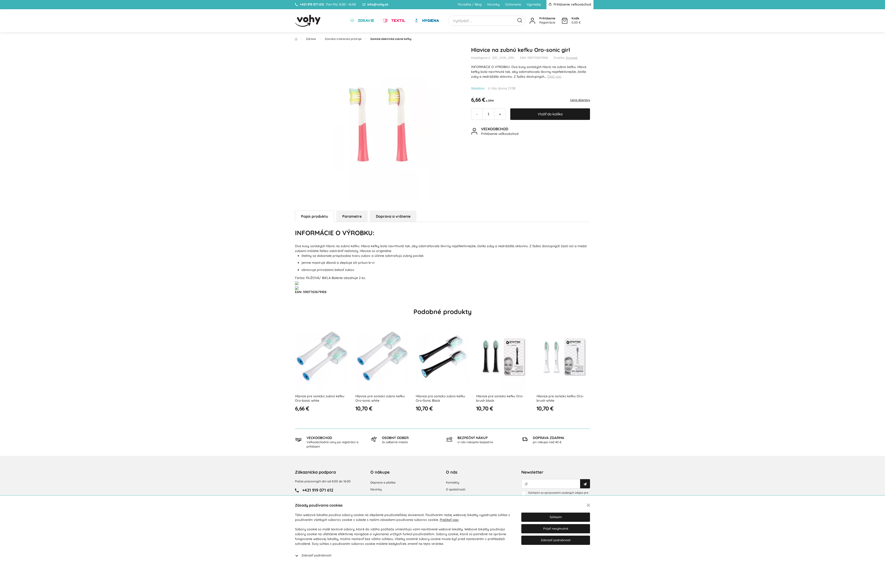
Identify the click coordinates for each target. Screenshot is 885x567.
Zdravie (365, 20)
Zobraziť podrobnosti (316, 555)
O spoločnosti (455, 489)
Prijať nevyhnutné (555, 528)
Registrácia (547, 22)
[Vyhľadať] (519, 19)
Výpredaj (534, 4)
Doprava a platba (382, 482)
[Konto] (532, 20)
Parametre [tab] (352, 216)
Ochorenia (513, 4)
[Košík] (564, 20)
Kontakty (452, 482)
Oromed (571, 57)
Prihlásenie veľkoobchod (572, 4)
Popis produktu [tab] (314, 216)
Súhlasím (556, 517)
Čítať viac (554, 76)
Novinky (493, 4)
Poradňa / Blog (470, 4)
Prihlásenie (547, 18)
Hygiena (430, 20)
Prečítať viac (449, 520)
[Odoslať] (585, 483)
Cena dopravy (580, 100)
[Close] (588, 505)
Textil (397, 20)
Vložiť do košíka (550, 114)
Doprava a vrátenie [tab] (393, 216)
